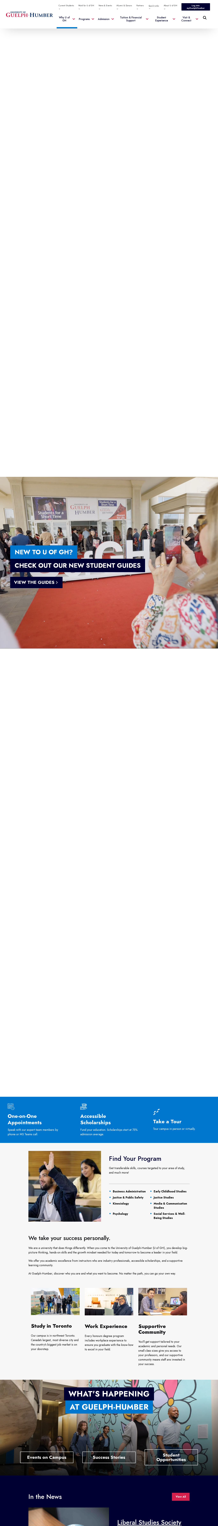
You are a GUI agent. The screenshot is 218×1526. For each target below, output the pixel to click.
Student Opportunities (171, 1457)
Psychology (120, 1214)
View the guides (34, 582)
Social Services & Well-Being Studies (169, 1216)
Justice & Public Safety (128, 1197)
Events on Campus (46, 1457)
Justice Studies (164, 1197)
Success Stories (109, 1457)
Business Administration (129, 1191)
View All (181, 1497)
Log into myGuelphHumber (196, 7)
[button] (67, 20)
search (139, 33)
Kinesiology (121, 1204)
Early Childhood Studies (170, 1191)
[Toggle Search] (204, 17)
